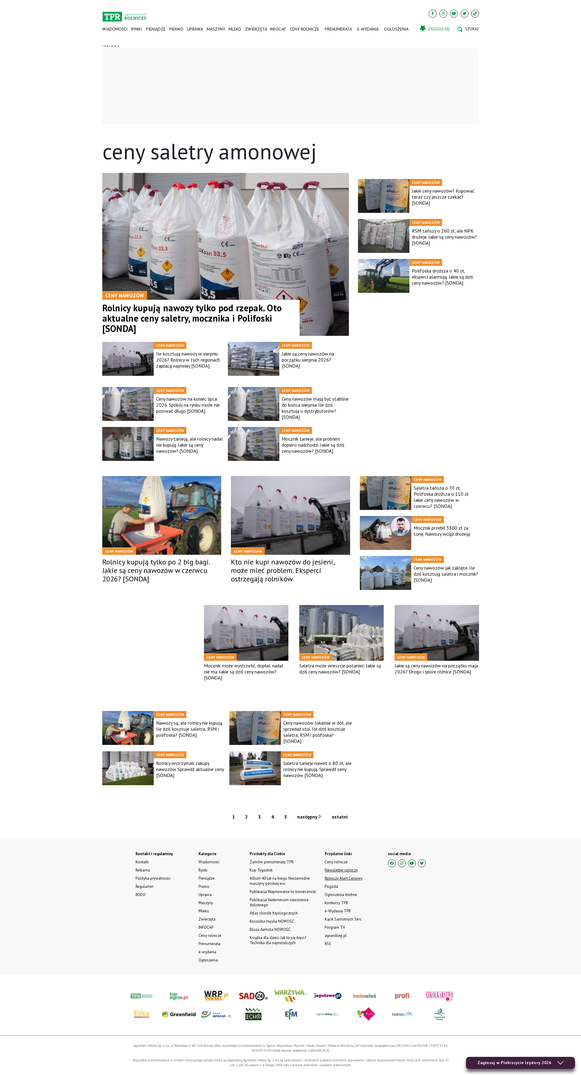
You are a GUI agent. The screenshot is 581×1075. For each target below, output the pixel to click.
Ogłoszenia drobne (341, 894)
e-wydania (368, 29)
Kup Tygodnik (261, 870)
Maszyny (216, 29)
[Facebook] (433, 14)
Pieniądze (156, 29)
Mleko (234, 29)
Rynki (136, 29)
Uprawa (195, 29)
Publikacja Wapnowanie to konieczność (283, 891)
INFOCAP (278, 29)
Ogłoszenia (396, 29)
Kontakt (142, 862)
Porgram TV (335, 927)
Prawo (176, 29)
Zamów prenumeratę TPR (272, 862)
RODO (141, 894)
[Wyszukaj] (467, 29)
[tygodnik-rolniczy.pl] (124, 14)
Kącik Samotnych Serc (343, 919)
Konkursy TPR (336, 902)
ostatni (340, 817)
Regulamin (144, 886)
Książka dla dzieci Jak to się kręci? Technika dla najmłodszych (278, 940)
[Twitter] (464, 14)
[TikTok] (475, 14)
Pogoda (331, 886)
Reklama (143, 870)
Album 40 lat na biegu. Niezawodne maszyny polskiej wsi (280, 881)
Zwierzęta (255, 29)
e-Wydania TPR (338, 911)
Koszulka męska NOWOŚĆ (272, 921)
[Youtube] (454, 14)
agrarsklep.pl (336, 935)
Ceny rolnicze (304, 29)
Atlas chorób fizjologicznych (274, 913)
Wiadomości (114, 29)
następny (307, 817)
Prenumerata (338, 29)
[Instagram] (443, 14)
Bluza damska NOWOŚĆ (270, 929)
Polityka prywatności (153, 878)
